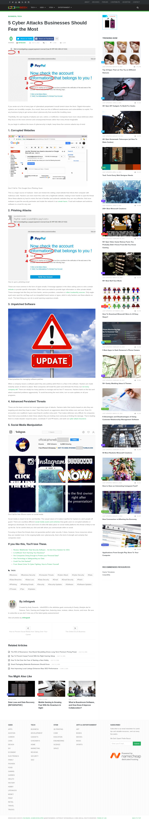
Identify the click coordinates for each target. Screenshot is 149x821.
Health (11, 779)
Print (10, 798)
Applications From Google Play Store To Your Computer (120, 554)
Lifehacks (12, 790)
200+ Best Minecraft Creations (114, 209)
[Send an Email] (19, 2)
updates (32, 589)
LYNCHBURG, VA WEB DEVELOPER (33, 818)
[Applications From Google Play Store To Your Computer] (121, 535)
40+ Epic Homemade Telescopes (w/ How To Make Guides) (119, 140)
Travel (11, 806)
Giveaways (35, 741)
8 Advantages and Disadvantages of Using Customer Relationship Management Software (120, 418)
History (11, 783)
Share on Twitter (26, 39)
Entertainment (64, 7)
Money (11, 794)
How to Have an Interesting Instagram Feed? (120, 486)
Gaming (11, 771)
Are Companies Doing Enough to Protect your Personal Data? (36, 555)
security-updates (55, 584)
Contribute (115, 2)
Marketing (35, 748)
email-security (68, 580)
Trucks (11, 809)
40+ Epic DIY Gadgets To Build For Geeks (118, 106)
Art (77, 729)
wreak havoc (63, 201)
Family (11, 760)
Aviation (11, 733)
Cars (10, 741)
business (13, 575)
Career (11, 737)
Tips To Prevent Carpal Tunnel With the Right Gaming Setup (32, 656)
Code (56, 733)
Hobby (11, 787)
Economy (12, 752)
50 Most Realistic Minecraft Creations (117, 453)
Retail (10, 802)
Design (11, 744)
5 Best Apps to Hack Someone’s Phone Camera (121, 350)
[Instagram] (29, 2)
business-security (28, 575)
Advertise (126, 2)
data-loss (30, 580)
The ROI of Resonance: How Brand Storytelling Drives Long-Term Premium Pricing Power (43, 652)
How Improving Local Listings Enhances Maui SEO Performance (34, 668)
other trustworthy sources (75, 292)
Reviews (34, 752)
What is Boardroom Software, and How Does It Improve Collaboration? (82, 705)
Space (56, 748)
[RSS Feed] (23, 2)
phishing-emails (27, 584)
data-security (44, 580)
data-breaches (16, 580)
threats (13, 589)
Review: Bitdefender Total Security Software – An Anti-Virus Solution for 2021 (41, 550)
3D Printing (58, 729)
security (41, 584)
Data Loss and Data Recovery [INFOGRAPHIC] (21, 703)
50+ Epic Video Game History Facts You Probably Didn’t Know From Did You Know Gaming (119, 245)
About (87, 2)
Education (58, 737)
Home (33, 744)
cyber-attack (63, 575)
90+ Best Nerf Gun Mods (112, 281)
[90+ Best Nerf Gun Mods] (121, 263)
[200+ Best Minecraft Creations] (121, 191)
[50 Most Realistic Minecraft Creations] (121, 436)
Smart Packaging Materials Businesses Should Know (30, 664)
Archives (95, 2)
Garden (11, 775)
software (70, 584)
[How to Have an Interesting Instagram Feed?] (121, 469)
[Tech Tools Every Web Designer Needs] (121, 158)
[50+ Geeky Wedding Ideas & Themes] (121, 366)
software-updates (84, 584)
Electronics (13, 756)
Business (12, 16)
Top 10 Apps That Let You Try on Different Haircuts (119, 71)
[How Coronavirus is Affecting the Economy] (121, 502)
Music (78, 741)
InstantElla (106, 575)
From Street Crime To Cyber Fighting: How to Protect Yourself (36, 564)
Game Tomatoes (108, 572)
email (56, 580)
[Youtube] (16, 2)
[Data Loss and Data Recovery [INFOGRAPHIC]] (21, 689)
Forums (105, 2)
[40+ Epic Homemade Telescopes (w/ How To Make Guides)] (121, 122)
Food (10, 767)
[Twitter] (13, 2)
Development (36, 733)
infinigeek (22, 42)
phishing (13, 584)
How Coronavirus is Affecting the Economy (119, 519)
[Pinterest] (26, 2)
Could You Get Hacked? (22, 561)
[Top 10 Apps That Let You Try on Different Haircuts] (121, 53)
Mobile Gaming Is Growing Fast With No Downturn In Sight (49, 705)
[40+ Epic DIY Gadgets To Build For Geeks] (121, 89)
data (90, 575)
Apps (10, 729)
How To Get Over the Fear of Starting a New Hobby (29, 660)
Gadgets (34, 737)
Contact (136, 2)
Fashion (11, 764)
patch (80, 580)
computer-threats (47, 575)
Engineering (59, 741)
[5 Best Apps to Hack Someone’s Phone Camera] (121, 333)
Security (35, 756)
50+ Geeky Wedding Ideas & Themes (116, 383)
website (11, 289)
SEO (32, 760)
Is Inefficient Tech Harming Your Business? (29, 553)
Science (57, 744)
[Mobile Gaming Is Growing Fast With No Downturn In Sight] (51, 689)
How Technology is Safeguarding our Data (28, 558)
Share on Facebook (46, 39)
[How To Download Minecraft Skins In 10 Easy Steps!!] (121, 297)
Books (79, 733)
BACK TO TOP (136, 818)
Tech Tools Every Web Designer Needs (117, 175)
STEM (51, 7)
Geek (42, 7)
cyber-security (78, 575)
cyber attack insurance (77, 419)
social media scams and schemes (47, 522)
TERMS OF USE (102, 818)
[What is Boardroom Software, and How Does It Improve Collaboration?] (82, 689)
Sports (79, 744)
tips (22, 589)
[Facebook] (10, 2)
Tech (33, 7)
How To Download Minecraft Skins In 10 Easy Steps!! (120, 315)
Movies (79, 737)
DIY (9, 748)
